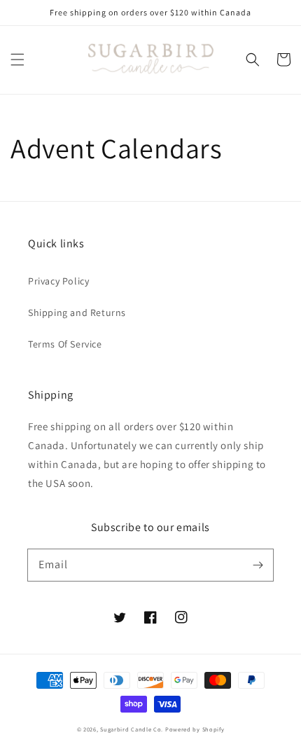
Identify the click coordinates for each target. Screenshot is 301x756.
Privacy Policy (58, 281)
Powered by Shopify (195, 729)
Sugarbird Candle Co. (131, 729)
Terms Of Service (65, 344)
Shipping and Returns (77, 312)
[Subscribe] (257, 564)
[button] (17, 59)
